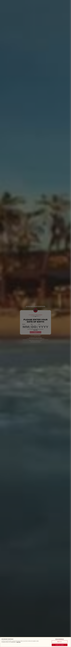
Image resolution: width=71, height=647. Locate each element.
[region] (35, 642)
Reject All (59, 641)
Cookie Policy (18, 642)
